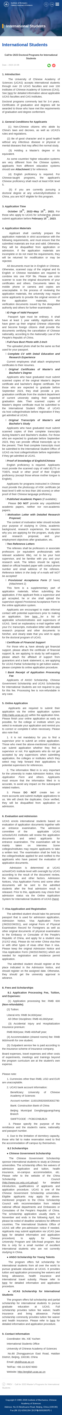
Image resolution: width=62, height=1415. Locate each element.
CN (52, 4)
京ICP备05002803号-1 (41, 1410)
